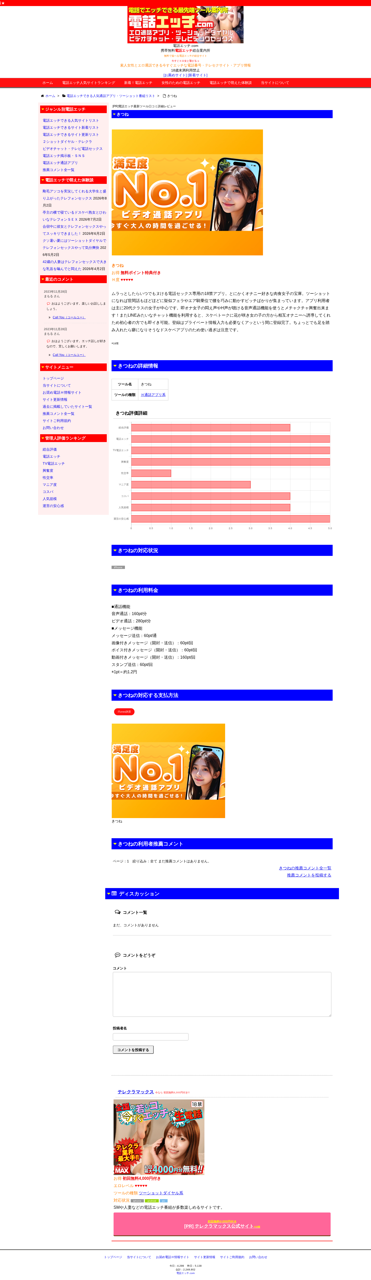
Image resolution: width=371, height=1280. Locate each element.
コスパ (48, 492)
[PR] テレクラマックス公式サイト (222, 1224)
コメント (120, 968)
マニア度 (50, 485)
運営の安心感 (53, 506)
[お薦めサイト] (175, 75)
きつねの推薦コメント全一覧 (305, 868)
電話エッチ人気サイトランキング (88, 83)
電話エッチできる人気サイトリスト (71, 120)
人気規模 (50, 499)
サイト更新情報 (55, 399)
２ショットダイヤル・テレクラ (67, 142)
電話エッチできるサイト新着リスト (71, 127)
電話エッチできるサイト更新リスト (71, 134)
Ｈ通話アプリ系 (153, 395)
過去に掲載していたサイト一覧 (67, 407)
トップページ (53, 378)
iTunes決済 (124, 711)
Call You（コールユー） (69, 317)
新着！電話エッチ (138, 83)
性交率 (48, 478)
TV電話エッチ (54, 463)
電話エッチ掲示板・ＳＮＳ (64, 156)
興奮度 (48, 470)
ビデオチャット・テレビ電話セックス (73, 149)
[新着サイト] (197, 75)
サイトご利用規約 (57, 421)
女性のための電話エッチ (181, 83)
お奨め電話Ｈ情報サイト (62, 392)
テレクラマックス (136, 1091)
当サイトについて (275, 83)
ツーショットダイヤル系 (161, 1193)
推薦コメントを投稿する (309, 875)
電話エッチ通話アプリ (60, 163)
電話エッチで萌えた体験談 (230, 83)
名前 (222, 1029)
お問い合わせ (53, 428)
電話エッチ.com (185, 1273)
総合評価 (50, 449)
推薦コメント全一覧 (58, 170)
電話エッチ (51, 456)
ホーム (47, 83)
